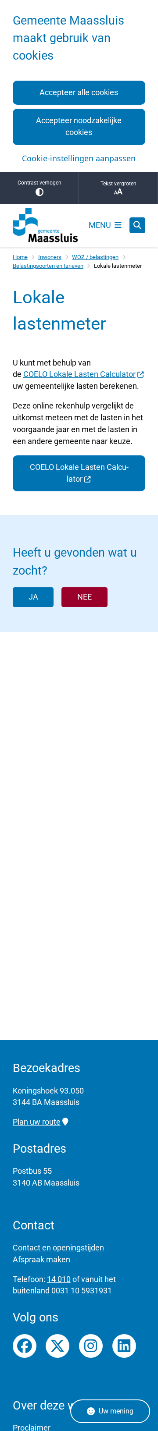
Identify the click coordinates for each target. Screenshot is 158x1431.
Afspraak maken (41, 1259)
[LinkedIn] (124, 1346)
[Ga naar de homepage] (46, 225)
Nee (84, 596)
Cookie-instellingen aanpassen (79, 158)
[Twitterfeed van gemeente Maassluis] (57, 1346)
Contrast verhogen (39, 183)
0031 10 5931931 (81, 1290)
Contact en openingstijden (58, 1247)
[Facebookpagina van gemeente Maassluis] (24, 1346)
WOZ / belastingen (95, 257)
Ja (33, 596)
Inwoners (49, 257)
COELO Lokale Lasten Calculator (79, 374)
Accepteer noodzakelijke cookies (79, 126)
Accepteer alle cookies (79, 92)
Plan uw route (37, 1121)
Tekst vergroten (118, 184)
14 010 (59, 1279)
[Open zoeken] (137, 225)
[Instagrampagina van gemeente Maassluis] (91, 1346)
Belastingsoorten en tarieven (48, 266)
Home (20, 257)
